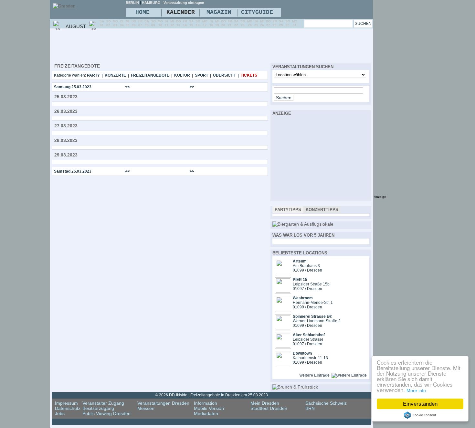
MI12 (172, 23)
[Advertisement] (169, 45)
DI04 (122, 23)
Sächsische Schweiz (326, 403)
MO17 (204, 23)
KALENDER (180, 12)
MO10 (160, 23)
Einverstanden (420, 404)
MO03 (115, 23)
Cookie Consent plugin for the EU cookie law (420, 415)
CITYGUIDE (257, 12)
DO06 (134, 23)
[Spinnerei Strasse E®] (283, 327)
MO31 (294, 23)
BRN (310, 408)
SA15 (191, 23)
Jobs (60, 413)
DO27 (268, 23)
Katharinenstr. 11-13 (310, 358)
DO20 (223, 23)
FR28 (275, 23)
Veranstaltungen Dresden (163, 403)
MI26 (262, 23)
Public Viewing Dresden (106, 413)
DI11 (166, 23)
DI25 (256, 23)
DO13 (178, 23)
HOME (142, 12)
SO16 (197, 23)
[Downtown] (283, 364)
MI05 (128, 23)
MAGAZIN (218, 12)
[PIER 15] (283, 291)
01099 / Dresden (307, 270)
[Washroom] (283, 309)
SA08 (146, 23)
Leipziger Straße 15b (311, 284)
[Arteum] (283, 272)
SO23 (242, 23)
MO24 (249, 23)
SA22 (236, 23)
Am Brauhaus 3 (306, 265)
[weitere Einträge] (349, 375)
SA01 (102, 23)
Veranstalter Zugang (103, 403)
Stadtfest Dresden (268, 408)
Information (205, 403)
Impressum (66, 403)
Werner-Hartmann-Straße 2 (317, 321)
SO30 (287, 23)
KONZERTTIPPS (322, 209)
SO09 (153, 23)
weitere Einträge (315, 375)
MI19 (217, 23)
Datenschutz (67, 408)
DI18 (211, 23)
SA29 (281, 23)
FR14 (185, 23)
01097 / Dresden (307, 288)
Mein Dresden (264, 403)
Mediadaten (206, 413)
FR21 (230, 23)
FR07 (140, 23)
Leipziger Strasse (308, 339)
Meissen (145, 408)
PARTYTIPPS (288, 209)
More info (416, 390)
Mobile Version (209, 408)
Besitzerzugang (98, 408)
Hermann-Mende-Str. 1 (313, 302)
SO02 (108, 23)
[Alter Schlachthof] (283, 346)
